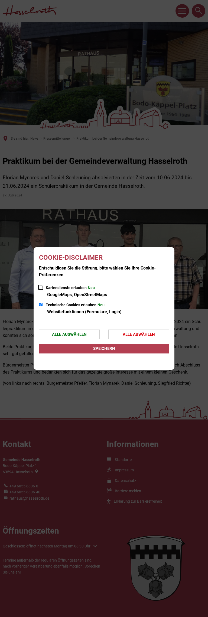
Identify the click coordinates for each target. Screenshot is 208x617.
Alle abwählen (139, 334)
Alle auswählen (69, 334)
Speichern (104, 348)
